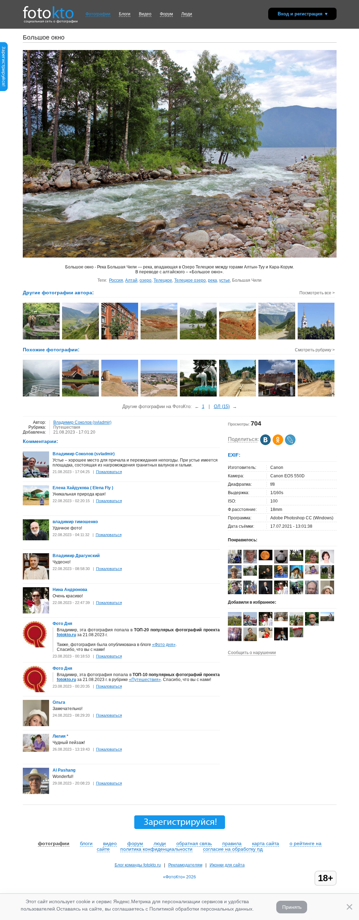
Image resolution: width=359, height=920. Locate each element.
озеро (145, 280)
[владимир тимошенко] (36, 538)
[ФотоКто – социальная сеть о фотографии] (48, 10)
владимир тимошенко (75, 521)
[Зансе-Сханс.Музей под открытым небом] (81, 395)
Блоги (124, 14)
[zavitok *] (281, 562)
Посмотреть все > (317, 292)
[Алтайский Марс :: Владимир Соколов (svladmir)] (238, 338)
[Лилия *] (36, 750)
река (212, 280)
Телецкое (163, 280)
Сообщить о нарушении (252, 652)
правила (232, 843)
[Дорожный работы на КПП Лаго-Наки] (238, 395)
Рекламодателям (185, 865)
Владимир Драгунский (76, 555)
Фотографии (98, 14)
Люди (186, 14)
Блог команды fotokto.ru (138, 865)
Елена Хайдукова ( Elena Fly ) (83, 487)
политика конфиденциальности (156, 849)
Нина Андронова (70, 589)
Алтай (131, 280)
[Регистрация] (4, 89)
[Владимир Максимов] (296, 635)
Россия (116, 280)
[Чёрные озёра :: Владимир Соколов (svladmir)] (198, 338)
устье (224, 280)
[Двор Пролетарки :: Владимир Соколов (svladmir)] (120, 338)
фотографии (53, 843)
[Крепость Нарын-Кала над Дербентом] (120, 395)
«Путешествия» (145, 679)
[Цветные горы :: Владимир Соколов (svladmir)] (159, 338)
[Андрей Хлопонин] (327, 619)
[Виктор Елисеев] (250, 574)
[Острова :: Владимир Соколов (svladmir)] (81, 338)
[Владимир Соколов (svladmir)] (36, 476)
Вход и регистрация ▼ (303, 13)
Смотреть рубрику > (315, 349)
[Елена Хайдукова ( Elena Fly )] (36, 503)
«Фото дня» (164, 644)
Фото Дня (62, 623)
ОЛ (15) (222, 406)
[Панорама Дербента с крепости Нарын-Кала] (159, 395)
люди (160, 843)
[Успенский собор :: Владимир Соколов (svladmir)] (316, 338)
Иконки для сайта (227, 865)
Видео (145, 14)
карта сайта (265, 843)
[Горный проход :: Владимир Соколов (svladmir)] (277, 338)
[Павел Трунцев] (250, 562)
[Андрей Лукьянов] (281, 576)
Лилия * (60, 736)
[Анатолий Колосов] (281, 639)
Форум (166, 14)
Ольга (59, 702)
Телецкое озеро (190, 280)
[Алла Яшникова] (265, 558)
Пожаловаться (109, 472)
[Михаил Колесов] (296, 559)
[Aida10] (265, 636)
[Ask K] (235, 592)
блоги (86, 843)
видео (110, 843)
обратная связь (194, 843)
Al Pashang (64, 770)
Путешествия (66, 427)
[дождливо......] (41, 395)
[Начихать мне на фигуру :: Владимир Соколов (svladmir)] (41, 338)
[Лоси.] (198, 395)
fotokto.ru (66, 634)
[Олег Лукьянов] (281, 619)
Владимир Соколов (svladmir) (82, 422)
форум (135, 843)
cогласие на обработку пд (233, 849)
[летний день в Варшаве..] (277, 395)
